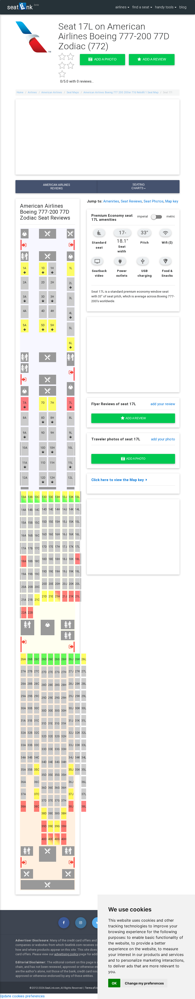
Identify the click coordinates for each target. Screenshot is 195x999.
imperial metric (156, 216)
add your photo (163, 439)
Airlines (32, 92)
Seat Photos (154, 201)
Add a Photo (105, 59)
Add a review (135, 418)
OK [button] (114, 983)
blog (182, 7)
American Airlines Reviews (56, 186)
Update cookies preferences (22, 996)
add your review (163, 404)
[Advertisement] (97, 136)
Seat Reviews (131, 201)
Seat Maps (73, 92)
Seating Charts (138, 186)
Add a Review (153, 59)
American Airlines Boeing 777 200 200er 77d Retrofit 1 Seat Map (120, 92)
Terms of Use (92, 987)
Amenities (111, 201)
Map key (171, 201)
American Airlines (51, 92)
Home (20, 92)
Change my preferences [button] (144, 983)
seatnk (20, 7)
